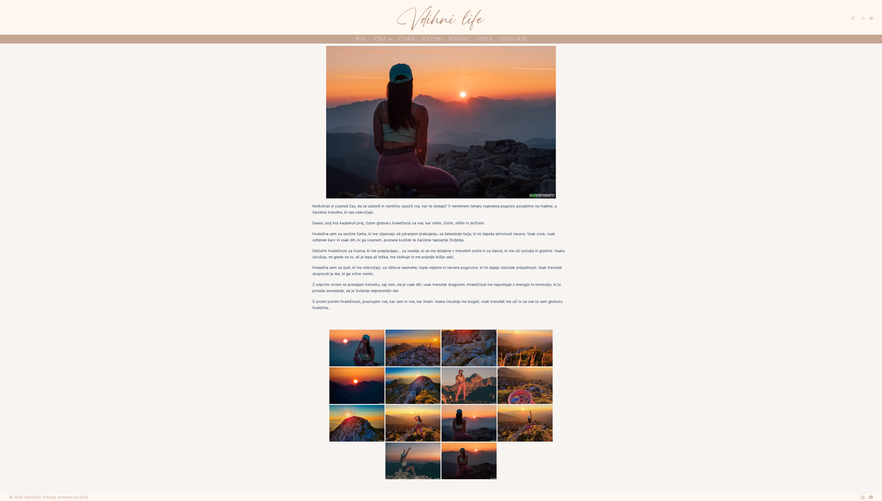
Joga (380, 39)
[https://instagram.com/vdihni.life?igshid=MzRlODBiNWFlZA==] (863, 17)
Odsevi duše (512, 39)
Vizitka (484, 39)
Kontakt (459, 39)
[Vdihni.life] (441, 16)
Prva (361, 39)
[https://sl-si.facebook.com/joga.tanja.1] (871, 17)
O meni (407, 39)
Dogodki (431, 39)
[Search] (853, 17)
